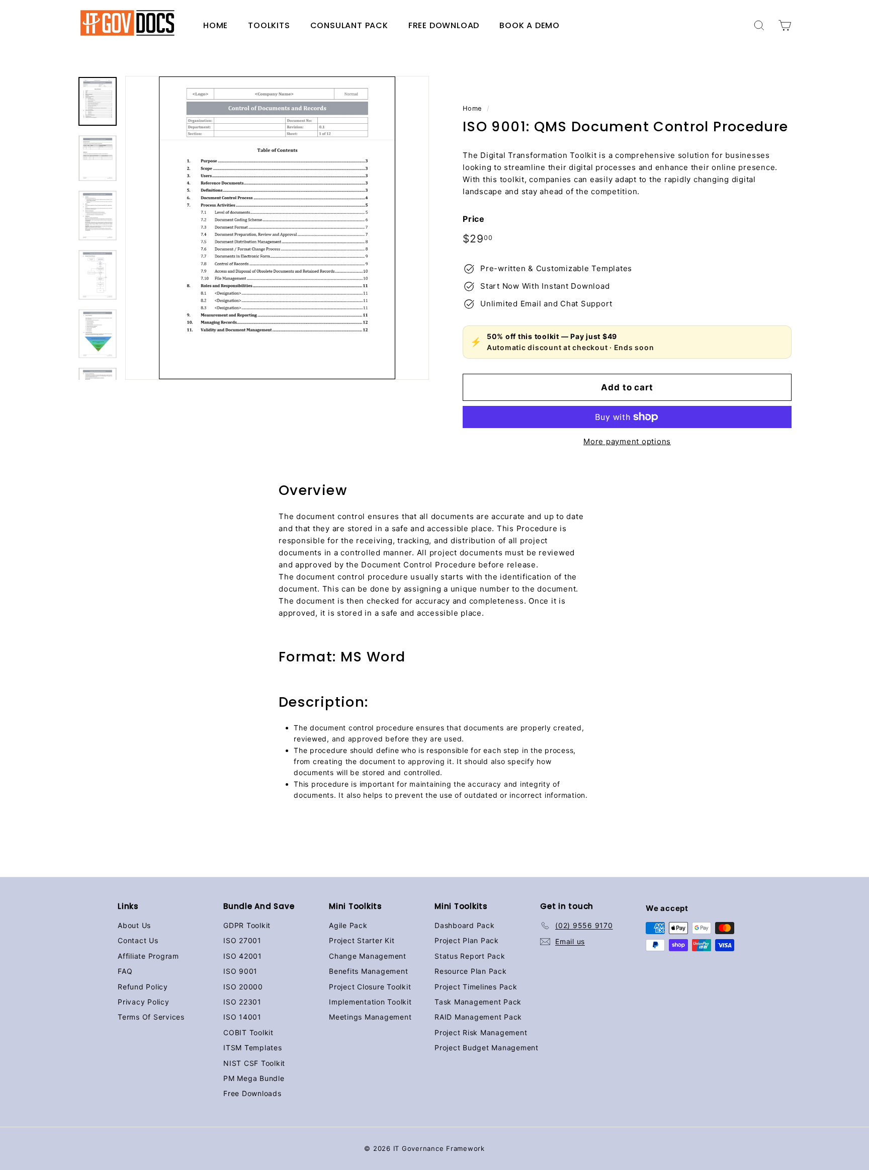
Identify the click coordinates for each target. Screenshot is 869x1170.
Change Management (367, 956)
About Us (134, 925)
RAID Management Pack (478, 1017)
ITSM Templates (252, 1047)
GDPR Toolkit (247, 925)
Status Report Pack (469, 956)
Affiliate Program (148, 956)
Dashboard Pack (464, 925)
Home (215, 25)
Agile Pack (348, 925)
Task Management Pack (478, 1001)
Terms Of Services (151, 1017)
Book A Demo (529, 25)
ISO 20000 (243, 986)
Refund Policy (143, 986)
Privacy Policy (143, 1001)
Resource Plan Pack (470, 971)
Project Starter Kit (361, 940)
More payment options (627, 441)
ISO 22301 (242, 1001)
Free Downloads (252, 1093)
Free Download (443, 25)
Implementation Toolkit (370, 1001)
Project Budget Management (486, 1047)
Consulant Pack (349, 25)
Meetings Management (370, 1017)
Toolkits (269, 25)
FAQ (125, 971)
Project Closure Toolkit (370, 986)
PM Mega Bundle (254, 1078)
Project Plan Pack (466, 940)
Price (474, 219)
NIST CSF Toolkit (254, 1063)
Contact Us (138, 940)
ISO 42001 (242, 956)
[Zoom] (277, 227)
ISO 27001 (242, 940)
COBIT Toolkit (248, 1032)
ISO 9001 (240, 971)
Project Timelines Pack (475, 986)
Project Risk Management (480, 1032)
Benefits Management (368, 971)
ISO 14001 (242, 1017)
